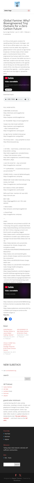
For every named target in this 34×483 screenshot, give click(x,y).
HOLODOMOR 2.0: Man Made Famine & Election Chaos (22, 331)
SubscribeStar (7, 387)
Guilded (5, 391)
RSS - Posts (8, 458)
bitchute (6, 393)
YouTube (7, 434)
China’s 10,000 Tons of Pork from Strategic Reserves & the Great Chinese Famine (9, 346)
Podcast (27, 32)
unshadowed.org (11, 370)
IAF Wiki (5, 389)
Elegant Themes (17, 478)
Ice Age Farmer (9, 32)
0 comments (7, 34)
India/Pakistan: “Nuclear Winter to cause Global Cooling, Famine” (9, 332)
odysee (5, 395)
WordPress (17, 480)
